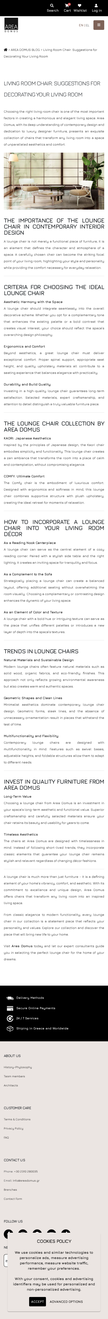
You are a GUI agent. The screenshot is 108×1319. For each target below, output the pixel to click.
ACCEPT (37, 1302)
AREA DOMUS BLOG (26, 50)
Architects (11, 1085)
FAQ (6, 1137)
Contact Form (13, 1199)
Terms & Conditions (17, 1119)
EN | (82, 25)
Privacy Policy (13, 1128)
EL (87, 25)
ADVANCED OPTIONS (66, 1302)
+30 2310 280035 (26, 1171)
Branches (10, 1189)
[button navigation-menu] (98, 25)
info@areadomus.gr (26, 1180)
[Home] (6, 50)
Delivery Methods (30, 998)
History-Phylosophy (18, 1067)
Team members (14, 1076)
